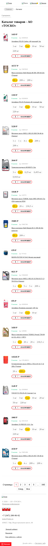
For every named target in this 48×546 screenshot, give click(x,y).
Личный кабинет (11, 529)
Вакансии (8, 533)
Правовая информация (10, 504)
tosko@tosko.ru (7, 519)
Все (28, 489)
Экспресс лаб (40, 543)
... (38, 484)
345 (43, 484)
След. (21, 489)
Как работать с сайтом (13, 537)
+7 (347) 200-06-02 (11, 515)
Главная (9, 9)
